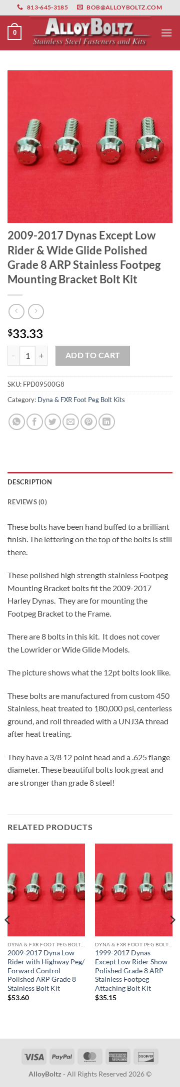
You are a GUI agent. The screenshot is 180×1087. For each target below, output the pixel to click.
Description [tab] (30, 482)
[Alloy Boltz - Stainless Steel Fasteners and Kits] (91, 32)
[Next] (172, 940)
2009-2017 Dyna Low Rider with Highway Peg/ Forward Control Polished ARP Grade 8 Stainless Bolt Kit (46, 970)
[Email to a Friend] (70, 422)
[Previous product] (36, 311)
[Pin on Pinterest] (88, 422)
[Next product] (16, 311)
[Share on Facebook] (34, 422)
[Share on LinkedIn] (106, 422)
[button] (15, 33)
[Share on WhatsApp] (16, 422)
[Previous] (8, 940)
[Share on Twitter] (52, 422)
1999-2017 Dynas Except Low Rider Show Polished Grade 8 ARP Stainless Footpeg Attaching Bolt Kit (131, 970)
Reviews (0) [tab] (27, 502)
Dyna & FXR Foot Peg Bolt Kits (81, 400)
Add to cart (93, 355)
